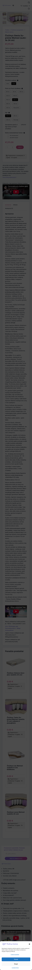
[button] (29, 944)
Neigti (16, 964)
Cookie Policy (15, 967)
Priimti (16, 959)
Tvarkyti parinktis (15, 954)
